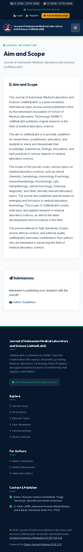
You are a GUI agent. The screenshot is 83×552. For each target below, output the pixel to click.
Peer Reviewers (21, 424)
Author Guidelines (24, 302)
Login (20, 15)
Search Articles (21, 436)
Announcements (21, 430)
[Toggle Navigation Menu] (75, 28)
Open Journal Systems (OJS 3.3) (42, 544)
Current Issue (20, 406)
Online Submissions (23, 467)
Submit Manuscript (57, 15)
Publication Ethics (22, 473)
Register (34, 15)
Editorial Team (20, 418)
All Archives (19, 412)
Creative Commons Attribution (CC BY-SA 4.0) (35, 537)
